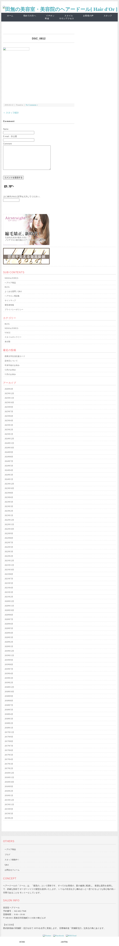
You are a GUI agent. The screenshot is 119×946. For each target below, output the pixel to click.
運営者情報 (9, 305)
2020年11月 (9, 606)
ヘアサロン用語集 (12, 296)
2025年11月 (9, 398)
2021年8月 (9, 574)
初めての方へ (29, 15)
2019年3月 (9, 678)
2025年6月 (9, 416)
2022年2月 (9, 556)
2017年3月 (9, 764)
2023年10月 (9, 488)
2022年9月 (9, 533)
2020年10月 (9, 610)
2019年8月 (9, 664)
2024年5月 (9, 466)
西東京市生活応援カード (15, 356)
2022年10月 (9, 529)
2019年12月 (9, 651)
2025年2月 (9, 430)
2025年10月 (9, 402)
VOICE (7, 333)
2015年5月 (9, 814)
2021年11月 (9, 565)
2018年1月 (9, 728)
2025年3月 (9, 425)
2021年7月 (9, 579)
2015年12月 (9, 800)
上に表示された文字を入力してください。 (22, 196)
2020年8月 (9, 615)
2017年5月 (9, 755)
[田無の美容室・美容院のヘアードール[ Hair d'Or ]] (60, 9)
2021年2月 (9, 597)
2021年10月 (9, 570)
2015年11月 (9, 804)
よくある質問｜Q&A (13, 291)
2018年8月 (9, 701)
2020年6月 (9, 624)
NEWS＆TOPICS (11, 278)
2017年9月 (9, 737)
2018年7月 (9, 705)
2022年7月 (9, 542)
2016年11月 (9, 777)
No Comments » (32, 105)
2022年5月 (9, 547)
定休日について (11, 361)
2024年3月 (9, 475)
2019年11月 (9, 655)
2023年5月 (9, 502)
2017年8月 (9, 741)
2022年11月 (9, 524)
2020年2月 (9, 642)
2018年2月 (9, 723)
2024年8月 (9, 457)
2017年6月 (9, 750)
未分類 (7, 342)
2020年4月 (9, 633)
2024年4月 (9, 470)
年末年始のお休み (12, 365)
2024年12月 (9, 439)
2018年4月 (9, 714)
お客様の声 (88, 15)
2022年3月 (9, 551)
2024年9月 (9, 452)
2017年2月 (9, 768)
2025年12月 (9, 393)
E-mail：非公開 (10, 136)
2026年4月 (9, 389)
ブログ (7, 854)
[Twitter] (48, 936)
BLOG (7, 287)
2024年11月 (9, 443)
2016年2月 (9, 791)
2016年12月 (9, 773)
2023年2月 (9, 511)
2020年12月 (9, 601)
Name (5, 129)
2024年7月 (9, 461)
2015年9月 (9, 809)
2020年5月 (9, 628)
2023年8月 (9, 493)
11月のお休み (10, 374)
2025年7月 (9, 411)
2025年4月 (9, 420)
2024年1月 (9, 479)
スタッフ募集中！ (12, 860)
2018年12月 (9, 687)
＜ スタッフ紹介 (11, 113)
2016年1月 (9, 795)
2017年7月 (9, 746)
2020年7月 (9, 619)
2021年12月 (9, 561)
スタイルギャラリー (13, 337)
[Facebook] (59, 936)
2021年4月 (9, 588)
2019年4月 (9, 673)
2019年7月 (9, 669)
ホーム (10, 15)
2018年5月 (9, 710)
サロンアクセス (66, 18)
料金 (47, 18)
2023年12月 (9, 484)
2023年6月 (9, 497)
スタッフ (108, 15)
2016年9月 (9, 786)
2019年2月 (9, 683)
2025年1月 (9, 434)
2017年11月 (9, 732)
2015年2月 (9, 818)
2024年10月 (9, 448)
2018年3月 (9, 719)
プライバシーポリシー (14, 309)
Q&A (7, 865)
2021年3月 (9, 592)
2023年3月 (9, 506)
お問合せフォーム (12, 870)
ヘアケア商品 (10, 283)
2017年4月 (9, 759)
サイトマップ (10, 300)
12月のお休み (10, 370)
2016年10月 (9, 782)
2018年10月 (9, 692)
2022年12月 (9, 520)
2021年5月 (9, 583)
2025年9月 (9, 407)
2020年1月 (9, 646)
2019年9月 (9, 660)
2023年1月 (9, 515)
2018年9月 (9, 696)
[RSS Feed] (71, 936)
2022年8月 (9, 538)
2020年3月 (9, 637)
